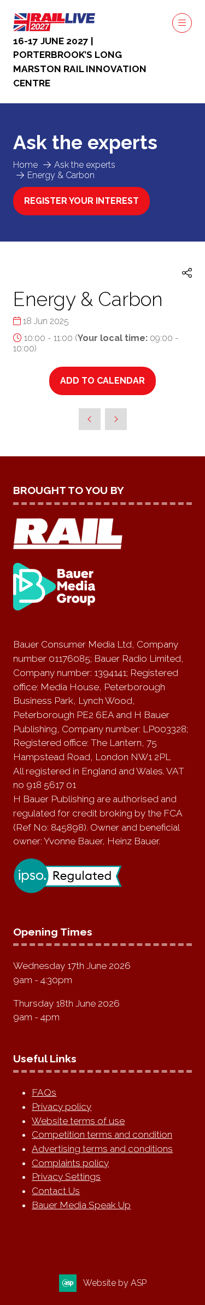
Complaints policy (70, 1162)
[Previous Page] (90, 419)
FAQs (44, 1092)
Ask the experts (84, 165)
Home (25, 165)
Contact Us (56, 1190)
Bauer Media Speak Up (81, 1205)
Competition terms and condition (102, 1134)
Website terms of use (78, 1120)
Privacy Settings (66, 1176)
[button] (182, 23)
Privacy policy (61, 1106)
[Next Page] (116, 419)
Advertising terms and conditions (102, 1148)
